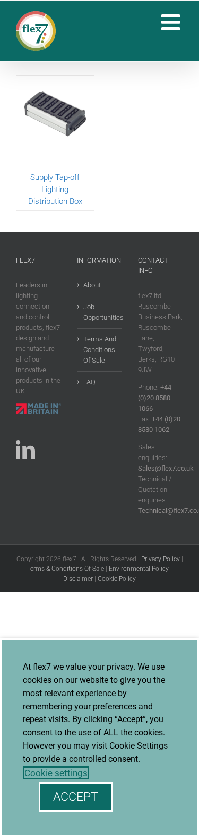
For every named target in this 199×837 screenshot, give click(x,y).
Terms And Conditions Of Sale (99, 349)
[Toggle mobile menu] (172, 22)
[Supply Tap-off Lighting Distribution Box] (55, 124)
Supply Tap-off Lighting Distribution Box (55, 189)
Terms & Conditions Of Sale (65, 568)
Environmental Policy (139, 568)
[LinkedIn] (25, 450)
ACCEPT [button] (75, 797)
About (92, 285)
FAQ (89, 382)
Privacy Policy (160, 559)
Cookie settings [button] (56, 773)
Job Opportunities (100, 312)
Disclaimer (78, 578)
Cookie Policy (117, 578)
